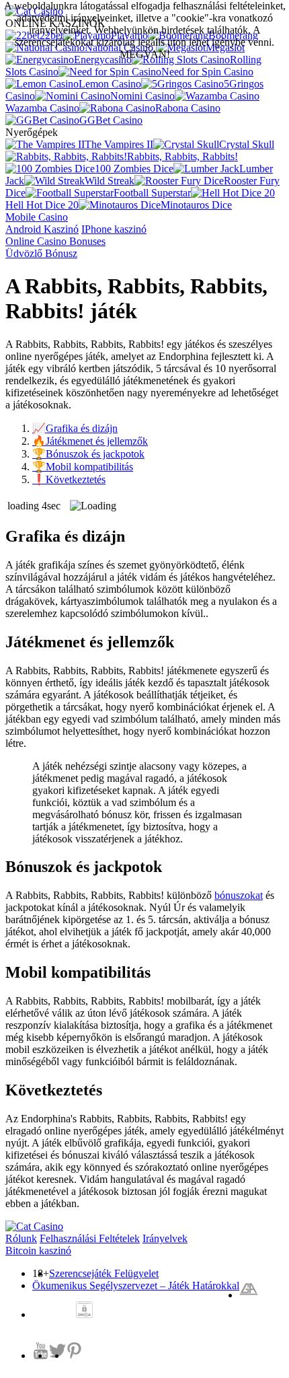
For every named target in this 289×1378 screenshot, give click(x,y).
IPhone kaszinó (114, 229)
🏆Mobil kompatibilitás (82, 466)
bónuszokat (238, 895)
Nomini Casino (142, 96)
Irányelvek (165, 1238)
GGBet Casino (110, 120)
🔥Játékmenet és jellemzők (90, 441)
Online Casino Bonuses (55, 241)
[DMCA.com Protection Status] (84, 1311)
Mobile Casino (36, 217)
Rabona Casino (187, 108)
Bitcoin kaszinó (38, 1250)
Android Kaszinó (42, 229)
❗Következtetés (69, 479)
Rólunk (21, 1238)
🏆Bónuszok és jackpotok (88, 454)
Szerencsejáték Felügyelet (104, 1273)
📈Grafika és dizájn (75, 428)
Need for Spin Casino (207, 71)
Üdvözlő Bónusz (41, 253)
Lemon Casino (110, 83)
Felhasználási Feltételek (90, 1238)
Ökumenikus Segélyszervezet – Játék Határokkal (135, 1285)
